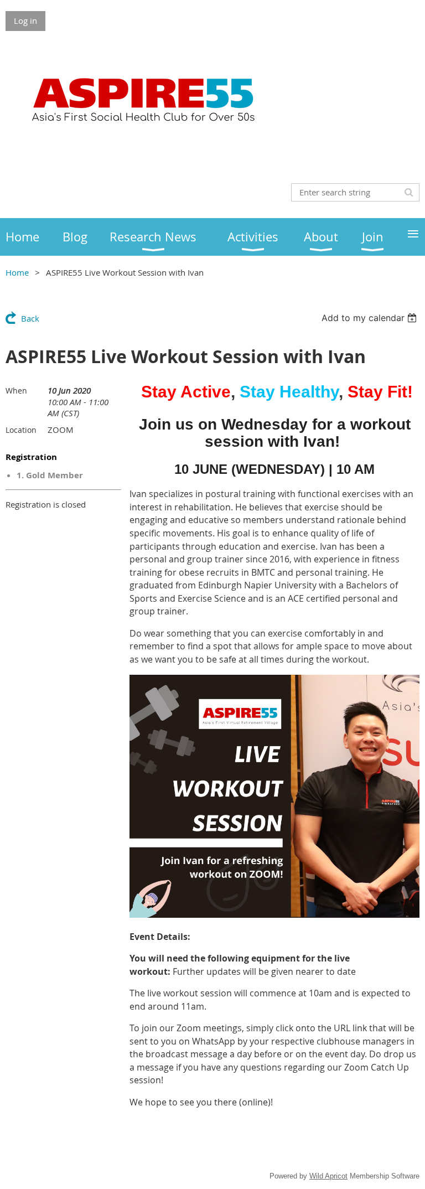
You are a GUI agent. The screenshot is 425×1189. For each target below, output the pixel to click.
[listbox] (370, 317)
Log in (25, 20)
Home (17, 272)
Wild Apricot (328, 1176)
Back (30, 318)
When (16, 390)
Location (21, 430)
